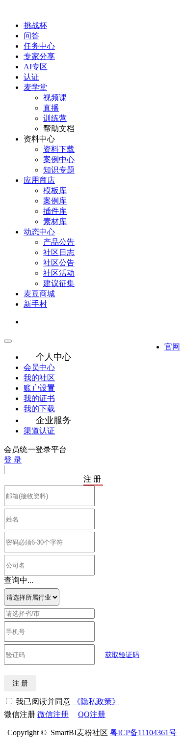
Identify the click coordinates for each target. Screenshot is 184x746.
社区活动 (59, 273)
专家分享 (39, 56)
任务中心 (39, 46)
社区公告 (59, 262)
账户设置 (39, 388)
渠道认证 (39, 431)
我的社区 (39, 377)
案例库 (55, 201)
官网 (172, 347)
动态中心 (39, 232)
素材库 (55, 221)
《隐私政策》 (96, 701)
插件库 (55, 211)
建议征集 (59, 283)
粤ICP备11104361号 (143, 732)
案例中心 (59, 159)
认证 (31, 77)
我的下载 (39, 408)
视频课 (55, 97)
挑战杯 (35, 25)
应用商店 (39, 180)
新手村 (35, 304)
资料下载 (59, 149)
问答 (31, 35)
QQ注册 (91, 714)
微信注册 (53, 714)
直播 (51, 108)
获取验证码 (122, 655)
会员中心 (39, 367)
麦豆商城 (39, 293)
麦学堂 (35, 87)
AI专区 (36, 66)
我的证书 (39, 398)
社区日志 (59, 252)
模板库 (55, 190)
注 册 (20, 683)
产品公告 (59, 242)
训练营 (55, 118)
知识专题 (59, 170)
